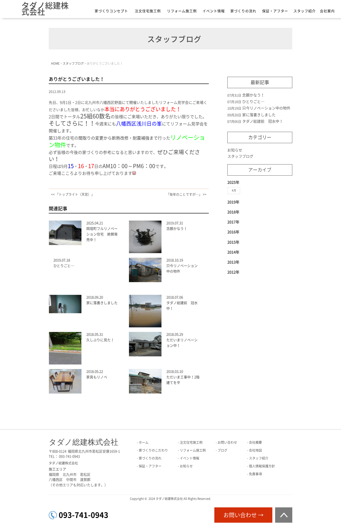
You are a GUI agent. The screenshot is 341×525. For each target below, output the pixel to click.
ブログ (222, 450)
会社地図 (255, 450)
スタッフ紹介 (304, 11)
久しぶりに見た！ (100, 340)
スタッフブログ (240, 156)
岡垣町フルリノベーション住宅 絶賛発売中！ (102, 234)
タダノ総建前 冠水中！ (262, 121)
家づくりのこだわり (153, 450)
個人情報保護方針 (262, 466)
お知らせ (234, 150)
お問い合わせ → (243, 515)
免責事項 (255, 474)
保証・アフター (275, 11)
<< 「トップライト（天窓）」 (72, 194)
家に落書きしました (102, 303)
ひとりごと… (63, 265)
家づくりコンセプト (111, 11)
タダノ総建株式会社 (45, 9)
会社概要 (255, 442)
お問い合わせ (227, 442)
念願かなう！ (176, 228)
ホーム (143, 442)
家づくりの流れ (243, 11)
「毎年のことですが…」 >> (186, 194)
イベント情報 (214, 11)
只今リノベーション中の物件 (266, 108)
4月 (234, 190)
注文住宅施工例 (148, 11)
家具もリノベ (96, 377)
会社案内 (327, 11)
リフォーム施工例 (182, 11)
